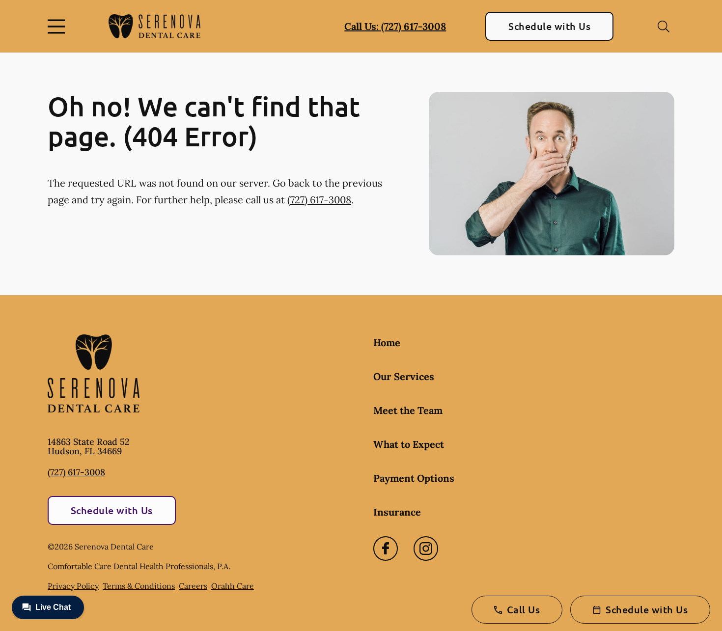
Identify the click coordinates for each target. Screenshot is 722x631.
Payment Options (413, 478)
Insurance (397, 512)
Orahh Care (232, 586)
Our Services (403, 376)
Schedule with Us (549, 26)
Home (386, 342)
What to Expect (408, 444)
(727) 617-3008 (319, 199)
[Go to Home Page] (154, 26)
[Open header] (58, 26)
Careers (193, 586)
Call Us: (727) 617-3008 (395, 26)
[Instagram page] (426, 548)
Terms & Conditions (139, 586)
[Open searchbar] (663, 26)
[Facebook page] (385, 548)
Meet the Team (408, 410)
